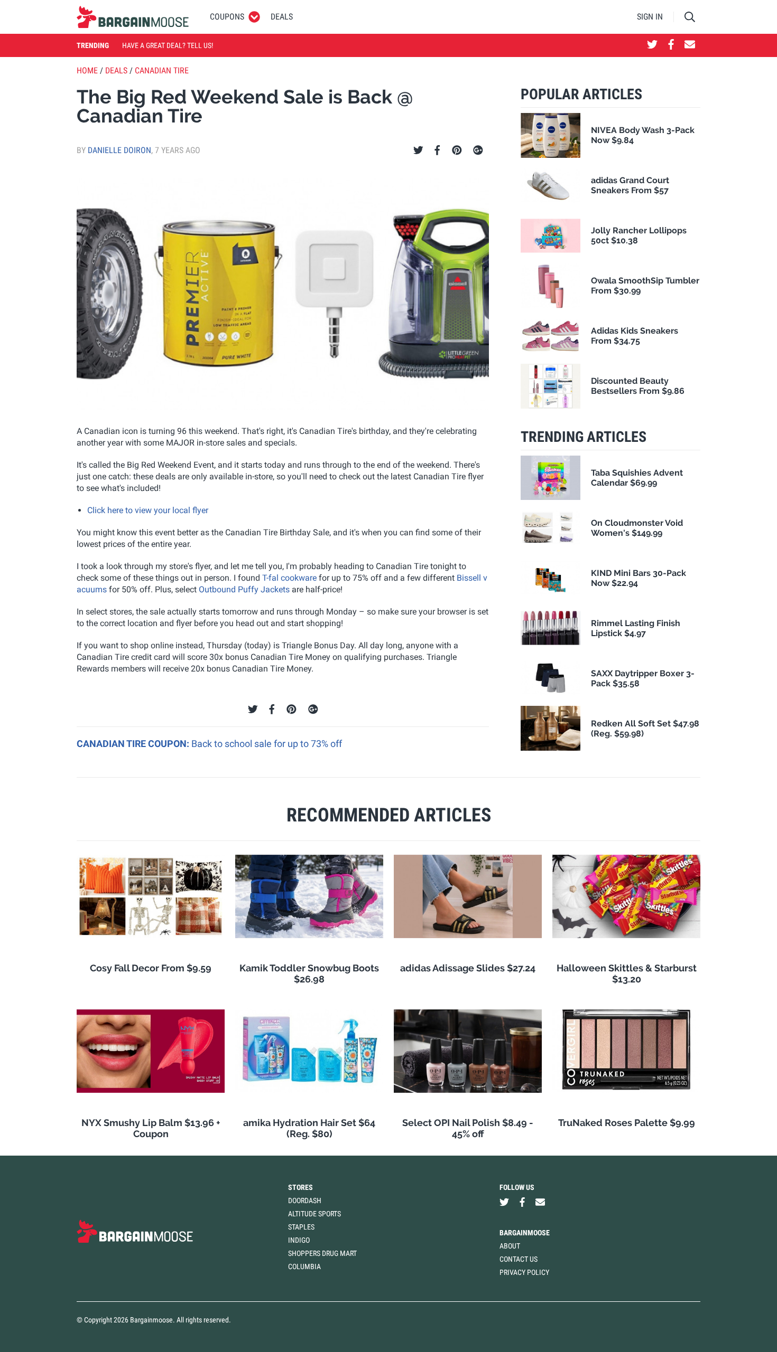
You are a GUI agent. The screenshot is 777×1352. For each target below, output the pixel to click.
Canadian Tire (162, 70)
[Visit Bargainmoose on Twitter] (652, 45)
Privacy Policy (524, 1272)
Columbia (304, 1266)
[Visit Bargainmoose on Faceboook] (671, 45)
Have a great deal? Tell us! (167, 45)
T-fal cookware (289, 578)
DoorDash (304, 1200)
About (510, 1246)
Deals (282, 17)
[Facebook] (437, 150)
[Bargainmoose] (133, 17)
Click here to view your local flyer (147, 510)
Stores (300, 1187)
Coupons (227, 17)
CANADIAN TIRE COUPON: (134, 743)
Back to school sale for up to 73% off (266, 743)
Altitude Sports (314, 1213)
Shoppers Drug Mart (322, 1253)
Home (87, 70)
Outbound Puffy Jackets (244, 589)
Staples (301, 1227)
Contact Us (519, 1259)
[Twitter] (418, 150)
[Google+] (478, 150)
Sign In (650, 17)
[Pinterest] (457, 150)
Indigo (299, 1240)
